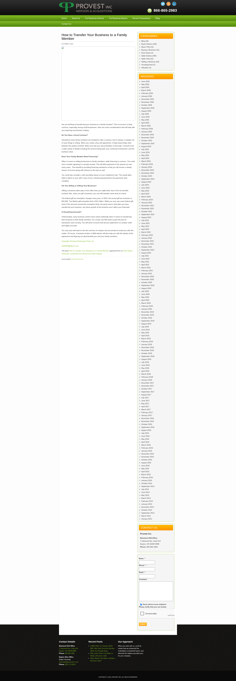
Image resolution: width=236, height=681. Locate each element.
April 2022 (145, 229)
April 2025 (145, 123)
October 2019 (146, 318)
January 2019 (146, 344)
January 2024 (146, 167)
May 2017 (145, 404)
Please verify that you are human (152, 607)
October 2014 (146, 483)
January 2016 (146, 451)
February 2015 (147, 477)
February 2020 (147, 306)
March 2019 (146, 339)
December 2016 (147, 418)
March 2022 (146, 232)
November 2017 (147, 386)
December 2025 (147, 99)
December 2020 (147, 276)
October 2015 (146, 460)
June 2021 (145, 259)
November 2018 (147, 350)
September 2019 (147, 321)
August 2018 (146, 359)
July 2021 (145, 256)
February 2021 (147, 271)
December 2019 (147, 312)
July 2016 (145, 433)
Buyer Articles (146, 44)
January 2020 (146, 309)
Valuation (144, 68)
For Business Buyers (118, 18)
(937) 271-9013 (70, 664)
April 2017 (145, 406)
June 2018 (145, 365)
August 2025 (146, 111)
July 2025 (145, 114)
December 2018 (147, 347)
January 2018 (146, 380)
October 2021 (146, 247)
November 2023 (147, 173)
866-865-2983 (152, 547)
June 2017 (145, 401)
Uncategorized (147, 65)
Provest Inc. (86, 7)
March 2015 (146, 474)
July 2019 (145, 327)
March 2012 (146, 516)
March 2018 (146, 374)
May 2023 (145, 191)
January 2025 (146, 132)
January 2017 (146, 415)
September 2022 (147, 214)
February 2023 (147, 200)
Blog (158, 18)
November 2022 (147, 208)
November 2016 (147, 421)
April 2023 (145, 194)
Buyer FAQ (145, 47)
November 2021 (147, 244)
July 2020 (145, 291)
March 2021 (146, 268)
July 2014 (145, 489)
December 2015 (147, 454)
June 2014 (145, 492)
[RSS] (168, 4)
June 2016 (145, 436)
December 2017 (147, 383)
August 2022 (146, 217)
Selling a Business (148, 62)
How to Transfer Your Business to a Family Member (89, 251)
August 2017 (146, 395)
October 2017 (146, 389)
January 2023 (146, 203)
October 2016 (146, 424)
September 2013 (147, 513)
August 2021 (146, 253)
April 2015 (145, 472)
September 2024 (147, 143)
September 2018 (147, 356)
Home (64, 18)
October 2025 (146, 105)
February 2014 (147, 501)
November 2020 (147, 279)
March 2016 (146, 445)
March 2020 (146, 303)
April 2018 (145, 371)
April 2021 (145, 265)
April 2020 (145, 300)
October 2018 (146, 353)
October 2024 (146, 140)
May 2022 (145, 226)
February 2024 (147, 164)
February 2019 (147, 341)
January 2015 (146, 480)
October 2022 (146, 211)
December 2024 (147, 135)
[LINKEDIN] (174, 4)
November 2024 (147, 138)
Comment (143, 579)
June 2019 (145, 330)
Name (142, 558)
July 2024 (145, 149)
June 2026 (145, 81)
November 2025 (147, 102)
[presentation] (157, 614)
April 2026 (145, 87)
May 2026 (145, 84)
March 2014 (146, 498)
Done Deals (145, 53)
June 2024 (145, 152)
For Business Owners (94, 18)
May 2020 (145, 297)
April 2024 (145, 158)
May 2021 (145, 262)
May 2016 (145, 439)
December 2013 (147, 507)
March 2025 (146, 126)
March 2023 (146, 197)
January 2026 (146, 96)
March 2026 (146, 90)
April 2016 (145, 442)
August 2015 (146, 463)
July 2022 (145, 220)
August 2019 (146, 324)
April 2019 (145, 336)
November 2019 (147, 315)
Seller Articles (77, 259)
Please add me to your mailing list (154, 604)
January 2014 (146, 504)
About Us (76, 18)
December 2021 (147, 241)
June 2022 (145, 223)
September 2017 (147, 392)
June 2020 (145, 294)
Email (142, 572)
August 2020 (146, 288)
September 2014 (147, 486)
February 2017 (147, 412)
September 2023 (147, 179)
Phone (142, 565)
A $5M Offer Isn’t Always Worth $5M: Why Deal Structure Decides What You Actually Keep (102, 648)
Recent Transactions (141, 18)
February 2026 (147, 93)
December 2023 (147, 170)
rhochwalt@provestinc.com (68, 662)
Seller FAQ (145, 59)
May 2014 (145, 495)
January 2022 (146, 238)
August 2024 (146, 146)
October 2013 (146, 510)
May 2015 (145, 469)
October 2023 (146, 176)
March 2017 (146, 409)
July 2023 (145, 185)
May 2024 (145, 155)
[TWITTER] (163, 4)
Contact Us (66, 24)
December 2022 (147, 206)
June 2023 (145, 188)
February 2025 (147, 129)
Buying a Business (148, 50)
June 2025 (145, 117)
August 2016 (146, 430)
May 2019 (145, 333)
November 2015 (147, 457)
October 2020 (146, 282)
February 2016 (147, 448)
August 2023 (146, 182)
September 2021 (147, 250)
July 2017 (145, 398)
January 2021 (146, 273)
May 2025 (145, 120)
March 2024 (146, 161)
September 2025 (147, 108)
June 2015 (145, 466)
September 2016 (147, 427)
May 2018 (145, 368)
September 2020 (147, 285)
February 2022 (147, 235)
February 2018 (147, 377)
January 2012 (146, 519)
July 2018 (145, 362)
